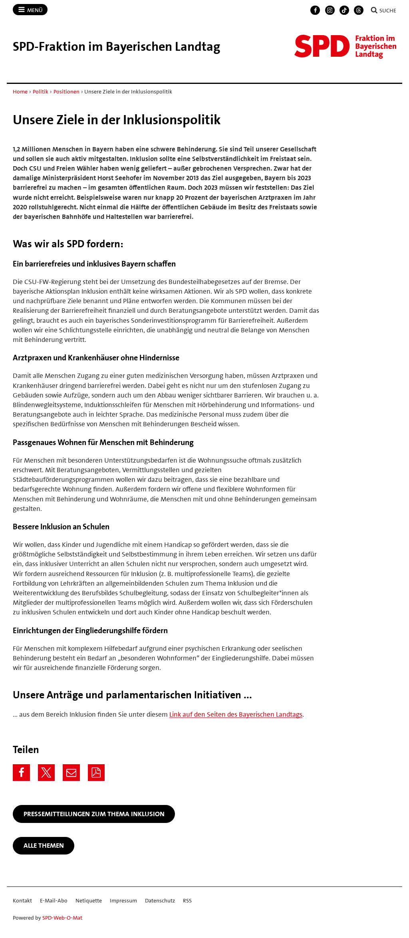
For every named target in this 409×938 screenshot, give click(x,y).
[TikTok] (344, 10)
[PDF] (96, 772)
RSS (187, 900)
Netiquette (88, 900)
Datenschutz (160, 900)
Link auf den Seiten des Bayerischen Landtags (235, 714)
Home (20, 91)
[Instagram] (330, 10)
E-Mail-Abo (54, 900)
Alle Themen (44, 845)
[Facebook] (315, 10)
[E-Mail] (71, 772)
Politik (40, 91)
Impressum (123, 900)
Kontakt (22, 900)
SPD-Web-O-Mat (62, 917)
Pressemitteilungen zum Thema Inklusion (94, 813)
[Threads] (358, 10)
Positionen (66, 91)
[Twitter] (46, 772)
